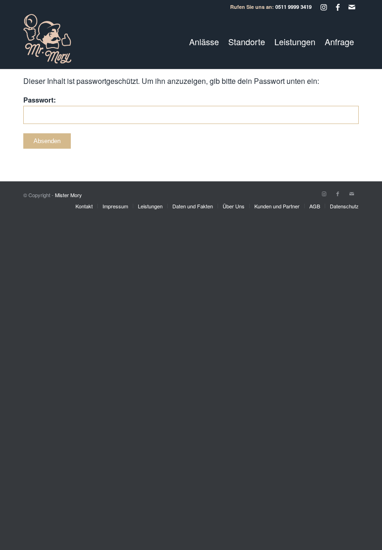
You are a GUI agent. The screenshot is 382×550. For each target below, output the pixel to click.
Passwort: (39, 100)
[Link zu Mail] (352, 7)
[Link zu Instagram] (323, 7)
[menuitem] (204, 41)
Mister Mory (68, 195)
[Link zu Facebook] (337, 7)
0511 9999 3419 (293, 6)
